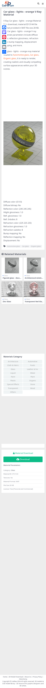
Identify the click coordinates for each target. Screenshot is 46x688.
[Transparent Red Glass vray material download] (34, 289)
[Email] (4, 46)
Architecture (13, 361)
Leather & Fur (32, 369)
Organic (32, 380)
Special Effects (13, 384)
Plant (33, 377)
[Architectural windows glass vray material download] (34, 265)
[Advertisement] (23, 96)
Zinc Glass (7, 301)
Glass (6, 276)
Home (5, 677)
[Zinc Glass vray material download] (12, 289)
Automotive (32, 361)
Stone (32, 384)
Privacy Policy (37, 677)
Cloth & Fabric (13, 365)
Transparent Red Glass (34, 302)
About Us (28, 677)
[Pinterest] (4, 37)
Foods (32, 365)
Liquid (13, 373)
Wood (32, 388)
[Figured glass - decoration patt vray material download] (12, 265)
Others (13, 392)
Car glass (34, 54)
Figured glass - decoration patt (11, 279)
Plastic (13, 380)
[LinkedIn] (4, 42)
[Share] (4, 51)
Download (25, 459)
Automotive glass (21, 54)
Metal (32, 373)
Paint (13, 377)
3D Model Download (16, 677)
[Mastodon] (4, 32)
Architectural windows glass (34, 279)
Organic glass (9, 58)
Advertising (23, 679)
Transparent (13, 388)
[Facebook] (4, 27)
